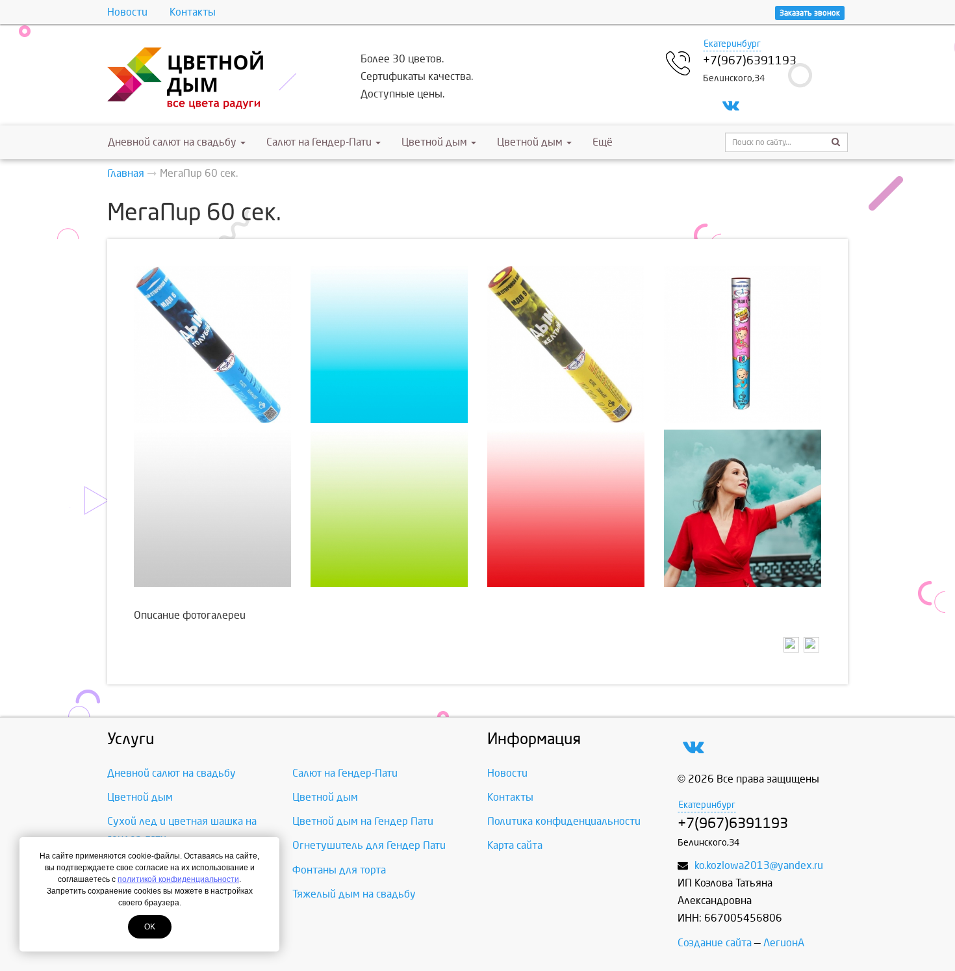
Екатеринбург (732, 44)
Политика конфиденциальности (564, 821)
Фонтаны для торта (339, 869)
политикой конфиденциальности (178, 879)
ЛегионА (783, 942)
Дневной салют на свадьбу (172, 142)
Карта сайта (514, 845)
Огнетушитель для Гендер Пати (369, 845)
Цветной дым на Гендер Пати (362, 821)
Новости (127, 12)
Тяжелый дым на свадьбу (354, 894)
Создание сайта (715, 942)
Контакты (193, 12)
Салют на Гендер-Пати (320, 142)
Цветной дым (435, 142)
